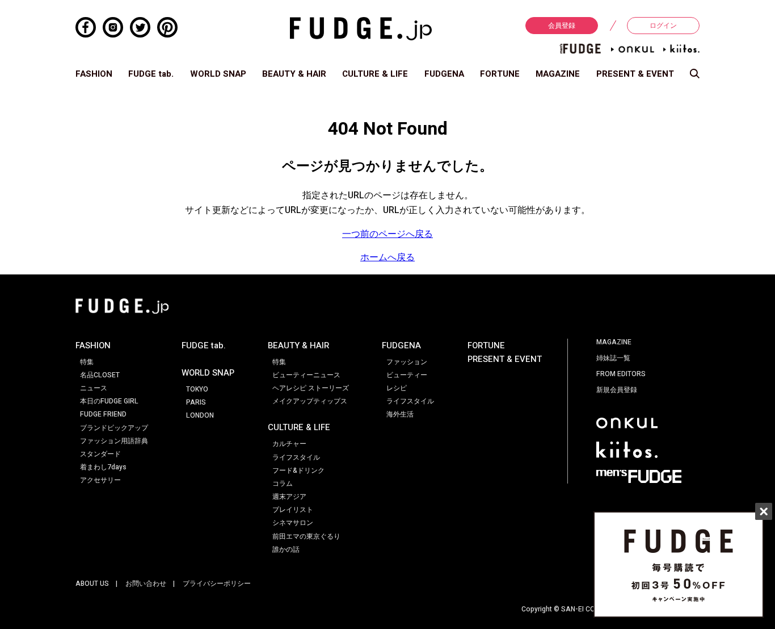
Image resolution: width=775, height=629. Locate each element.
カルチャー (289, 444)
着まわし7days (103, 467)
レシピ (396, 388)
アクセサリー (100, 480)
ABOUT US (92, 583)
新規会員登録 (616, 390)
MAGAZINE (558, 74)
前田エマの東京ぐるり (306, 536)
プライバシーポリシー (217, 583)
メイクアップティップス (309, 401)
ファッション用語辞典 (114, 441)
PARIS (196, 402)
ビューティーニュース (306, 375)
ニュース (93, 388)
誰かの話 (286, 549)
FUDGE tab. (151, 74)
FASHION (93, 74)
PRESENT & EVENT (635, 74)
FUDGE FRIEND (103, 414)
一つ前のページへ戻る (387, 234)
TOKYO (197, 389)
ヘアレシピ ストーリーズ (310, 388)
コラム (282, 483)
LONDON (200, 415)
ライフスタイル (296, 457)
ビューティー (406, 375)
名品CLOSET (100, 375)
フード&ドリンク (298, 470)
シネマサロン (292, 523)
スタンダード (100, 454)
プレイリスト (292, 510)
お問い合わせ (145, 583)
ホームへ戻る (387, 257)
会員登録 (561, 25)
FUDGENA (444, 74)
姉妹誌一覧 (613, 358)
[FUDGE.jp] (361, 28)
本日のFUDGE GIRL (109, 401)
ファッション (406, 362)
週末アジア (289, 496)
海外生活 (400, 414)
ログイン (663, 25)
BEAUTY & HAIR (294, 74)
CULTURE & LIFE (375, 74)
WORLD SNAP (218, 74)
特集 (87, 362)
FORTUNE (500, 74)
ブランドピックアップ (114, 428)
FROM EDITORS (621, 374)
